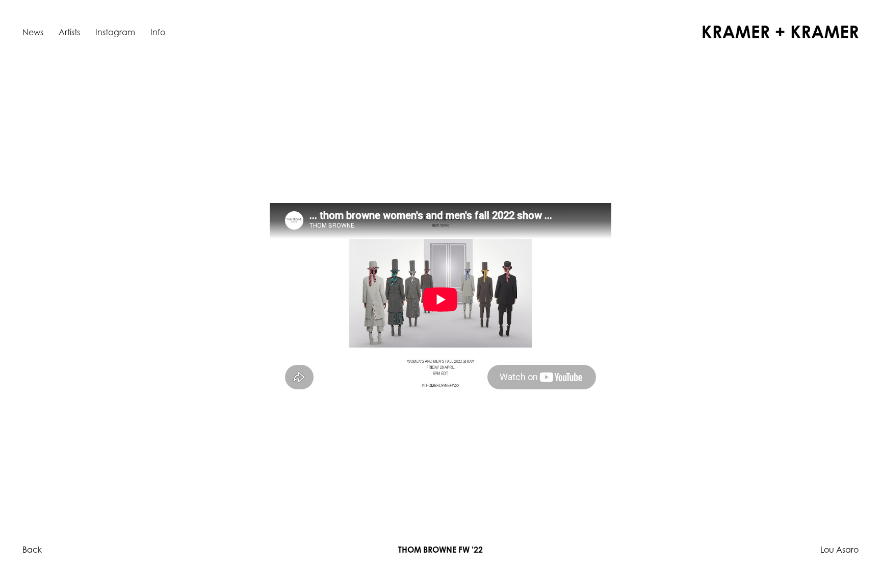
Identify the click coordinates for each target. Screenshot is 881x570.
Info (157, 32)
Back (32, 549)
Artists (69, 32)
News (32, 32)
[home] (781, 32)
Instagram (115, 32)
